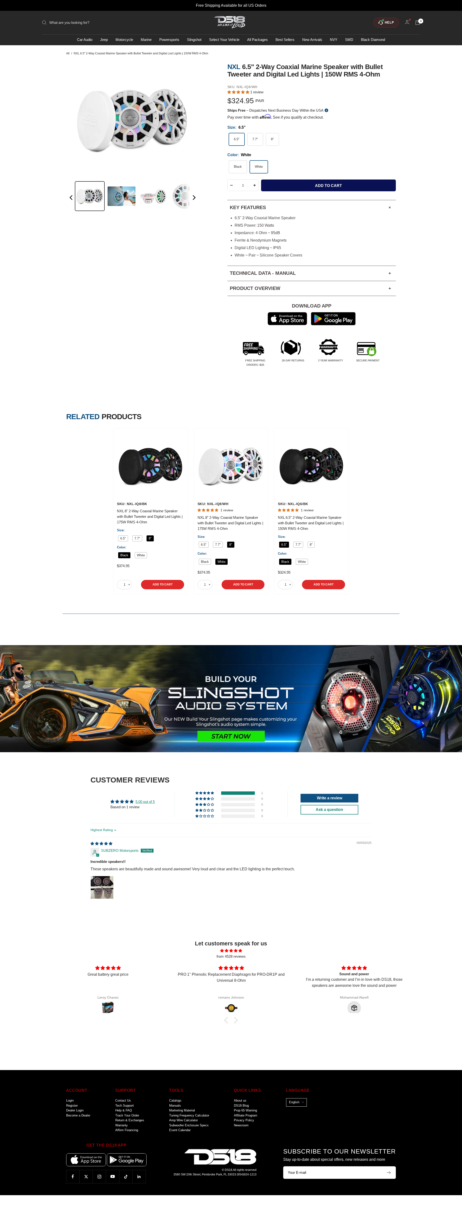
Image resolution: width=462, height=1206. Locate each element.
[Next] (193, 198)
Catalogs (175, 1100)
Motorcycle (124, 40)
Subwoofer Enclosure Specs (189, 1125)
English (294, 1102)
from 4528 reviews (231, 956)
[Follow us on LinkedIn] (139, 1176)
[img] (101, 843)
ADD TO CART (163, 584)
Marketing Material (182, 1110)
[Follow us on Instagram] (99, 1176)
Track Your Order (127, 1115)
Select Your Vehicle (224, 40)
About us (240, 1100)
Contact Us (123, 1100)
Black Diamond (373, 40)
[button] (238, 92)
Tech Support (124, 1105)
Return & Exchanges (129, 1120)
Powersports (169, 40)
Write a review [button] (329, 798)
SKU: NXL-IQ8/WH (213, 504)
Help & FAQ (123, 1110)
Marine (146, 40)
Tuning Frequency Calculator (189, 1115)
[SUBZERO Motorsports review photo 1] (102, 887)
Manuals (175, 1105)
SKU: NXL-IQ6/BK (293, 504)
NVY (333, 40)
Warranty (121, 1125)
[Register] (389, 1172)
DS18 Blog (241, 1105)
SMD (349, 40)
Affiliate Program (245, 1115)
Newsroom (241, 1125)
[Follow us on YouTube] (112, 1176)
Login (70, 1100)
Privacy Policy (244, 1120)
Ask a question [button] (329, 810)
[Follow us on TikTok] (125, 1176)
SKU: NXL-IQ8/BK (132, 504)
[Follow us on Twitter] (86, 1176)
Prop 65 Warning (245, 1110)
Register (72, 1105)
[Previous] (71, 198)
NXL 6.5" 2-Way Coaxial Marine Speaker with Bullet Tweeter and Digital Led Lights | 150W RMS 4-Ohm (311, 523)
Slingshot (194, 40)
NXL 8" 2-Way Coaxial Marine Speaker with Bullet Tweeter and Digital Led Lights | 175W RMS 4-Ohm (150, 516)
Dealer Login (74, 1110)
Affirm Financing (126, 1130)
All (68, 53)
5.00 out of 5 (145, 802)
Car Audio (84, 40)
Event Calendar (180, 1130)
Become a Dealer (78, 1115)
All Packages (257, 40)
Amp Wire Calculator (183, 1120)
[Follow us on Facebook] (72, 1176)
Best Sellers (285, 40)
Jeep (104, 40)
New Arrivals (312, 40)
